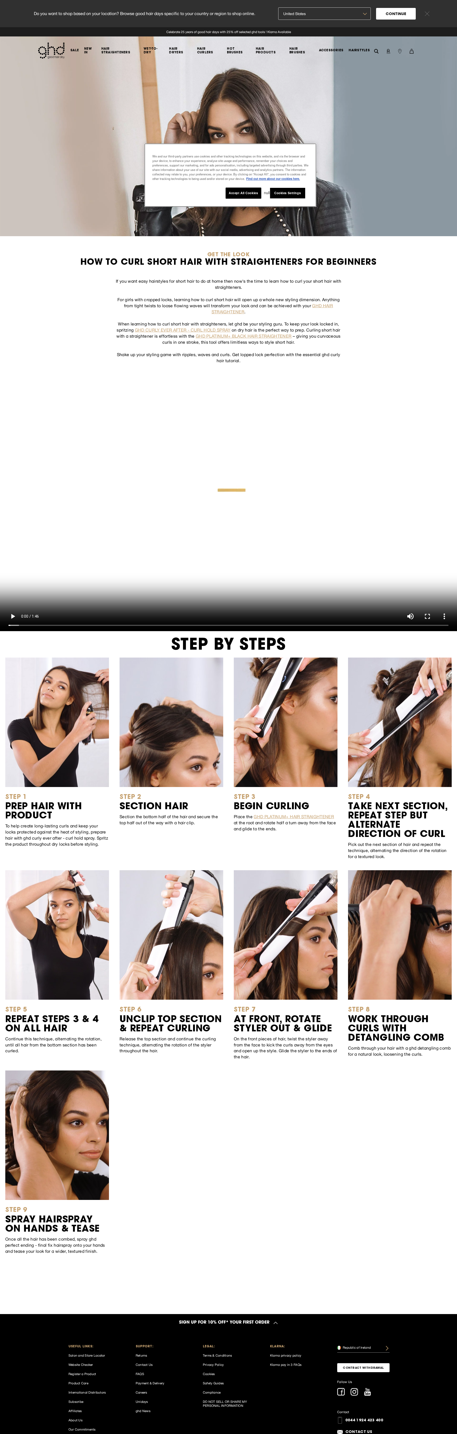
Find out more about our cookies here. (273, 178)
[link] (228, 31)
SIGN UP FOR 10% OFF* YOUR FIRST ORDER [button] (224, 1323)
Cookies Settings (287, 193)
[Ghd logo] (51, 50)
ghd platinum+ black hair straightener (244, 336)
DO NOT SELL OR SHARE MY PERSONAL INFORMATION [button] (225, 1404)
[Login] (388, 50)
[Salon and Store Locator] (400, 50)
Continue (396, 14)
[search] (376, 51)
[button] (94, 1347)
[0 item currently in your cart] (411, 50)
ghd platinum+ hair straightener (294, 816)
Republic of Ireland (356, 1347)
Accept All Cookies (243, 193)
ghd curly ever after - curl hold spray (183, 330)
